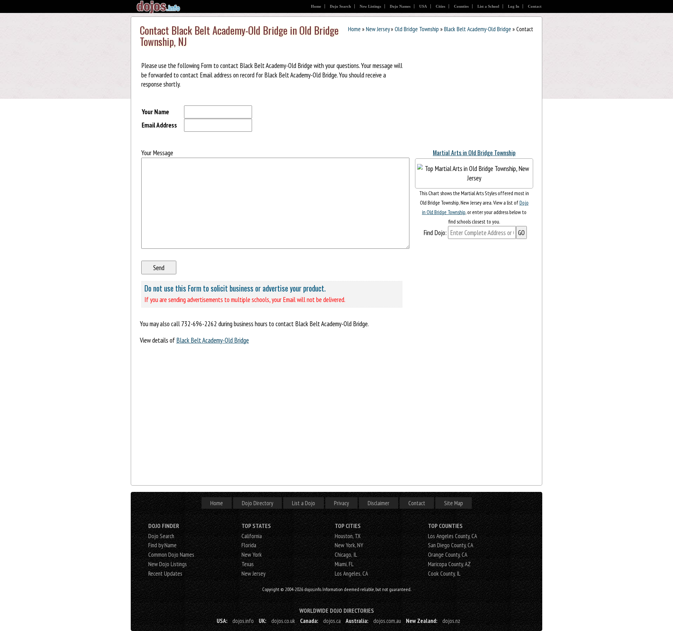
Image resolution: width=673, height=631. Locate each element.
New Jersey (377, 29)
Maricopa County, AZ (449, 564)
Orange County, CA (447, 554)
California (252, 536)
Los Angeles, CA (351, 573)
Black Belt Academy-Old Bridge (477, 29)
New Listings (370, 6)
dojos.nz (451, 621)
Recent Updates (165, 573)
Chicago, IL (346, 554)
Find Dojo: (435, 232)
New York (252, 554)
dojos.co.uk (283, 621)
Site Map (453, 503)
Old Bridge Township (417, 29)
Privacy (341, 503)
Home (316, 6)
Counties (461, 6)
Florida (249, 545)
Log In (513, 6)
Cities (440, 6)
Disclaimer (378, 503)
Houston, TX (348, 536)
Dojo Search (340, 6)
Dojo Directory (257, 503)
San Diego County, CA (450, 545)
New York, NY (349, 545)
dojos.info (243, 621)
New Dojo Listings (167, 564)
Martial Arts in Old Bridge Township (474, 152)
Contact (535, 6)
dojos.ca (332, 621)
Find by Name (162, 545)
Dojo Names (400, 6)
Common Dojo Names (171, 554)
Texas (248, 564)
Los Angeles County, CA (452, 536)
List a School (488, 6)
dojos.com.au (387, 621)
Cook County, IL (444, 573)
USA (423, 6)
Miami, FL (344, 564)
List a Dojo (303, 503)
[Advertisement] (467, 98)
